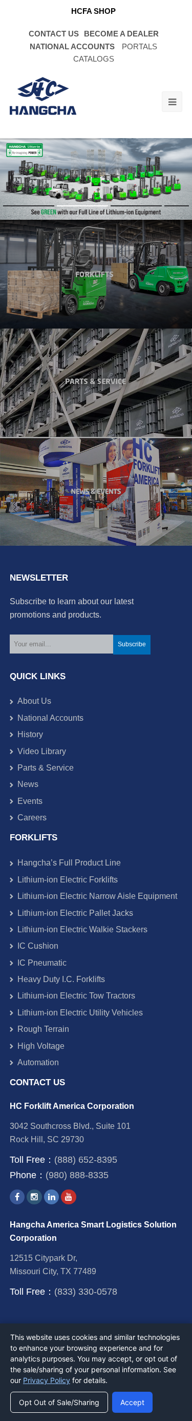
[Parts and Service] (96, 383)
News (27, 784)
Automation (38, 1062)
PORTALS (139, 47)
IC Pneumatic (42, 962)
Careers (32, 817)
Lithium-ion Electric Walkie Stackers (82, 929)
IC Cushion (37, 946)
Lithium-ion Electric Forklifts (67, 879)
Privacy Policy (46, 1380)
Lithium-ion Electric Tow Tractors (76, 995)
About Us (34, 701)
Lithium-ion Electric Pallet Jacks (75, 913)
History (30, 734)
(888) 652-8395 (85, 1160)
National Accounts (50, 718)
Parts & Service (45, 767)
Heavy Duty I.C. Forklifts (61, 979)
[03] (96, 491)
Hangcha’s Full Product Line (69, 862)
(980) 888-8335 (77, 1175)
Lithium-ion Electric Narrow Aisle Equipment (97, 896)
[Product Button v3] (96, 274)
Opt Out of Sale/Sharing (59, 1402)
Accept (132, 1402)
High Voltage (41, 1046)
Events (29, 801)
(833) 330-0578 (85, 1291)
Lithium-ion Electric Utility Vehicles (80, 1012)
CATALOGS (93, 59)
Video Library (41, 751)
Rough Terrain (43, 1029)
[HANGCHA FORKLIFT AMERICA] (43, 101)
